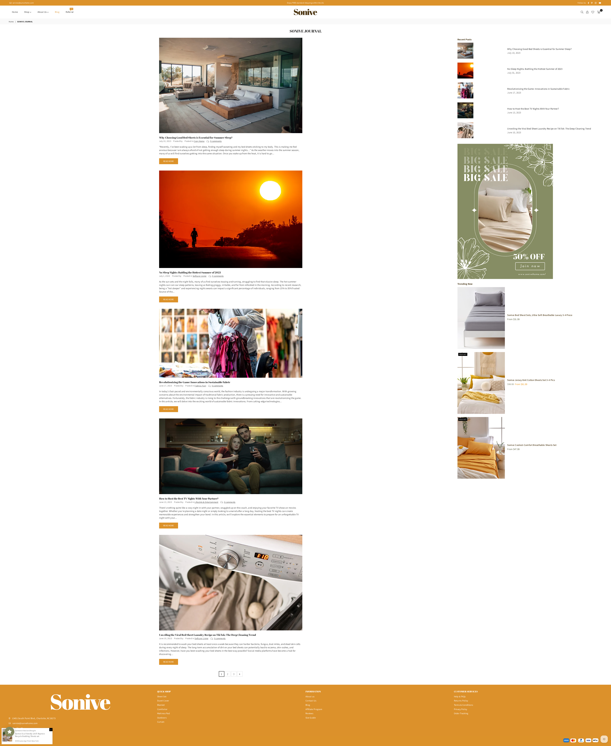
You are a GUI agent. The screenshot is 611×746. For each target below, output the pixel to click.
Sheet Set (162, 696)
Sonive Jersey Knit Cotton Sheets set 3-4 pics (531, 380)
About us (42, 12)
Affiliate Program (314, 709)
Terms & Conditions (463, 704)
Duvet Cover (163, 700)
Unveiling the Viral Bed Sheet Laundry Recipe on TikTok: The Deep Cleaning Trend (207, 635)
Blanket (161, 704)
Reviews (309, 713)
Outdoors (162, 717)
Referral (70, 11)
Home (15, 12)
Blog (57, 12)
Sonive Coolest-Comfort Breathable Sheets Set (531, 444)
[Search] (582, 12)
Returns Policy (461, 700)
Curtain (161, 721)
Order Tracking (461, 713)
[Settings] (587, 12)
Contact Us (311, 700)
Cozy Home (199, 141)
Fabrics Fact (200, 385)
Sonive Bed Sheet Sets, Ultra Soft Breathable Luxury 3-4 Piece (539, 315)
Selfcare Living (200, 276)
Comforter (162, 709)
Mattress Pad (163, 713)
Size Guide (311, 717)
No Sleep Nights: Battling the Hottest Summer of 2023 (190, 272)
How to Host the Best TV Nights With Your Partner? (188, 498)
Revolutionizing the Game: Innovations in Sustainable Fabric (194, 382)
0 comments (216, 141)
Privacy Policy (460, 709)
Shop (27, 12)
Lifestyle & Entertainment (206, 502)
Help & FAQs (460, 696)
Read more (168, 161)
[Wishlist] (593, 12)
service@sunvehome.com (23, 3)
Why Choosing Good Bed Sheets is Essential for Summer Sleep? (195, 137)
